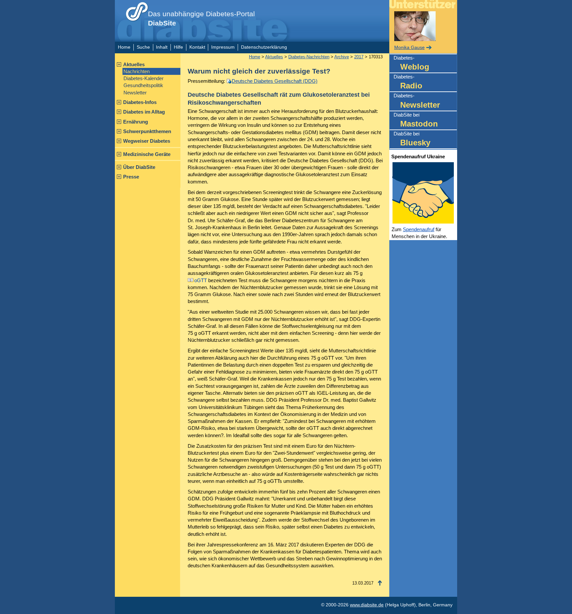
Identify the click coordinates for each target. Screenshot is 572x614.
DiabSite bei (416, 120)
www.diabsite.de (367, 604)
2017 (358, 56)
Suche (143, 47)
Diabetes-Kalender (143, 78)
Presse (131, 176)
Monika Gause (409, 47)
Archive (341, 56)
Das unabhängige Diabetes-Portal (201, 18)
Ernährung (135, 122)
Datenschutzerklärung (264, 47)
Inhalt (161, 47)
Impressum (223, 47)
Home (124, 47)
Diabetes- (411, 63)
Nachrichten (136, 71)
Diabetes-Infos (140, 102)
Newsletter (135, 92)
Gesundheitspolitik (143, 85)
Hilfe (178, 47)
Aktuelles (134, 64)
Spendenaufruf (418, 229)
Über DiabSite (139, 167)
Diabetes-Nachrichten (308, 56)
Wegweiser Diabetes (146, 141)
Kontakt (197, 47)
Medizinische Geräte (146, 154)
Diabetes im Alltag (144, 112)
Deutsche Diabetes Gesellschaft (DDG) (274, 81)
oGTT (200, 280)
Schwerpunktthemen (147, 131)
